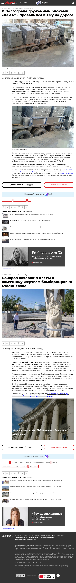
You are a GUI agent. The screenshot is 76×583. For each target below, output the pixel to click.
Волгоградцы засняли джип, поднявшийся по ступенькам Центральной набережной (36, 233)
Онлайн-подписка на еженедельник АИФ (42, 537)
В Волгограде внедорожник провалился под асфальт (27, 227)
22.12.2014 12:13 (6, 8)
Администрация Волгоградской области (14, 339)
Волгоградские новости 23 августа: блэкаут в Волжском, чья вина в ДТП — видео (35, 486)
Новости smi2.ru (8, 269)
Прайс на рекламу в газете (30, 535)
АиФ (12, 68)
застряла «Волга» (66, 173)
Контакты (18, 535)
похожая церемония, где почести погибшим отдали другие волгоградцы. (40, 395)
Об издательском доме (47, 535)
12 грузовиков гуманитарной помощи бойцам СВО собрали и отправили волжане (35, 499)
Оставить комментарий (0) (59, 185)
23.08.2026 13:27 (6, 275)
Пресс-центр (60, 535)
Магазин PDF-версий (21, 537)
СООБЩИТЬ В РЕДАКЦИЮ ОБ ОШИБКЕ (25, 539)
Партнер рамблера (31, 575)
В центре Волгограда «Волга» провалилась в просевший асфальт (30, 220)
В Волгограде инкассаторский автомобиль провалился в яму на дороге (32, 239)
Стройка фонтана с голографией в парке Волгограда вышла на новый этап (33, 493)
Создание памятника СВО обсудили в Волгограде (40, 430)
